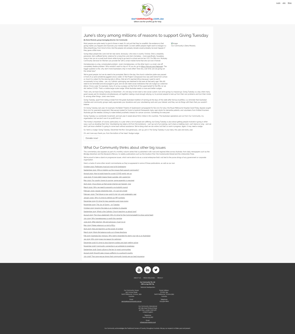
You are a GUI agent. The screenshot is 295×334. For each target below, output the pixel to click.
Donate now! (92, 138)
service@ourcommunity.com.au (131, 301)
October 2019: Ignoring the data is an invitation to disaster (105, 208)
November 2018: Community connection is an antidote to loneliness (109, 246)
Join (284, 3)
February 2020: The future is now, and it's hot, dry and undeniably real (110, 194)
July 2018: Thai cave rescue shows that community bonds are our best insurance (114, 256)
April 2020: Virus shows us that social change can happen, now (107, 184)
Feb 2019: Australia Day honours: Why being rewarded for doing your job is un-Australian (117, 236)
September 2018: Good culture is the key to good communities (107, 249)
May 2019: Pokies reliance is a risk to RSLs (99, 225)
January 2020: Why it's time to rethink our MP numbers (104, 198)
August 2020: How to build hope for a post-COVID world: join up (108, 173)
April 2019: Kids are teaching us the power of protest (103, 229)
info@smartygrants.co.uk (148, 322)
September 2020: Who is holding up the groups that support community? (111, 170)
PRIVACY (160, 278)
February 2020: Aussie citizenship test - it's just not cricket (105, 191)
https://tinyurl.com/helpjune (151, 66)
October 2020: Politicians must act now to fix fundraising (105, 167)
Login (278, 3)
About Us (137, 278)
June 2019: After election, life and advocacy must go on (104, 222)
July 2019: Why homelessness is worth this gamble (103, 218)
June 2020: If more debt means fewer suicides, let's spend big (107, 177)
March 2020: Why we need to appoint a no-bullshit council (106, 187)
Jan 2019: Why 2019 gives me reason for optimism (102, 239)
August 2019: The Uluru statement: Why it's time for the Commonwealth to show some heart (118, 215)
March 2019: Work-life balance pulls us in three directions (105, 232)
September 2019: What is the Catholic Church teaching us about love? (110, 211)
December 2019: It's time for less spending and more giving (106, 201)
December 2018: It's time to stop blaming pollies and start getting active (111, 243)
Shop (290, 3)
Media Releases (149, 278)
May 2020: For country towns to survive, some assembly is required (109, 180)
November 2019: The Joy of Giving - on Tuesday (102, 205)
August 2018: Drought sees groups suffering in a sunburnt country (108, 253)
